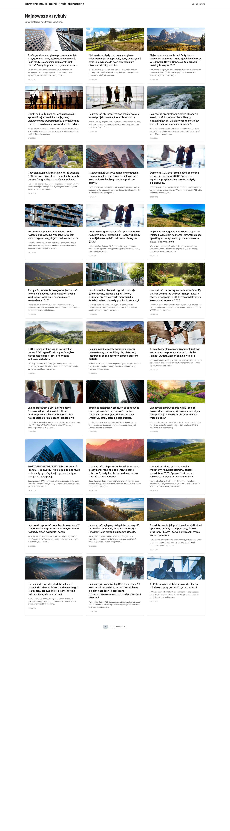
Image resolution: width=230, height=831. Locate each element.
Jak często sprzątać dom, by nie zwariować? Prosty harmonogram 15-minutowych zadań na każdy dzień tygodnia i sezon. (54, 528)
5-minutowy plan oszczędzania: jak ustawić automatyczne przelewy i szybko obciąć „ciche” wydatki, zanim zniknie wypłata (175, 352)
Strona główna (198, 4)
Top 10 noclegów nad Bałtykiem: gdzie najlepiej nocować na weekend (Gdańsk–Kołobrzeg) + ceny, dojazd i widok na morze (53, 235)
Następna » (120, 627)
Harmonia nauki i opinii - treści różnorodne (54, 4)
